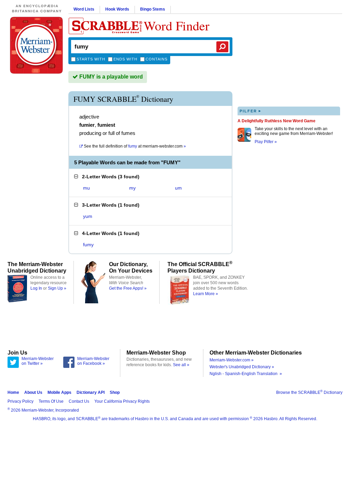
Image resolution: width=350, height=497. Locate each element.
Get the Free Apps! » (128, 288)
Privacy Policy (20, 401)
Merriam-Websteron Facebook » (93, 361)
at (135, 146)
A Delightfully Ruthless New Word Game (276, 121)
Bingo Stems (152, 9)
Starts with (91, 59)
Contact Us (79, 401)
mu (86, 188)
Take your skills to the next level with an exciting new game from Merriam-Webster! (294, 131)
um (178, 188)
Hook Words (117, 9)
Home (13, 392)
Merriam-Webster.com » (232, 360)
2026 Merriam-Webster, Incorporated (43, 410)
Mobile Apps (59, 392)
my (132, 188)
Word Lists (83, 9)
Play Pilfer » (266, 141)
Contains (156, 59)
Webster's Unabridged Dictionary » (242, 366)
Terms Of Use (51, 401)
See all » (181, 364)
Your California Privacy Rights (122, 401)
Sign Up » (57, 288)
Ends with (125, 59)
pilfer (250, 111)
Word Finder (177, 25)
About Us (33, 392)
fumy (88, 244)
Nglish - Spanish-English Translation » (246, 373)
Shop (115, 392)
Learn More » (205, 293)
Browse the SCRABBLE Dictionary (309, 392)
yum (87, 216)
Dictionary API (91, 392)
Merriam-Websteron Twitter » (38, 361)
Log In (36, 288)
